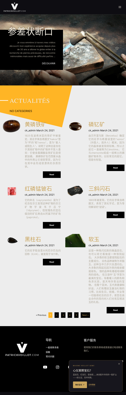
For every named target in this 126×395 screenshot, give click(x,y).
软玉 (94, 240)
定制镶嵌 (92, 384)
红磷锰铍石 (38, 189)
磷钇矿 (97, 125)
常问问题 (50, 357)
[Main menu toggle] (120, 7)
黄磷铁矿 (36, 125)
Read (51, 174)
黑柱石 (33, 240)
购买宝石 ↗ (80, 385)
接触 (48, 352)
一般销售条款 (52, 348)
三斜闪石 (99, 189)
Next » (85, 315)
